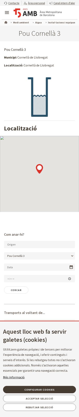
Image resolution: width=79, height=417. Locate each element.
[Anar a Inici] (5, 22)
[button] (11, 3)
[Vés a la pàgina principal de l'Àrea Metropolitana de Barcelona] (37, 13)
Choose (71, 267)
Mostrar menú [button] (7, 9)
